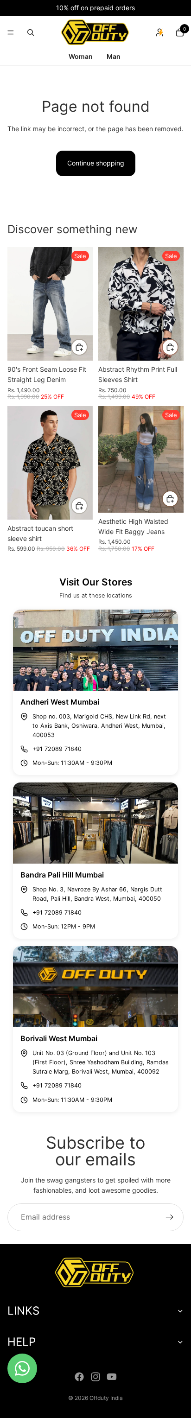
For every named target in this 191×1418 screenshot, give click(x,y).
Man (114, 56)
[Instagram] (95, 1376)
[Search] (30, 32)
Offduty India (106, 1397)
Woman (81, 56)
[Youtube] (111, 1376)
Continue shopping (95, 163)
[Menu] (10, 32)
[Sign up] (169, 1217)
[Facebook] (79, 1376)
